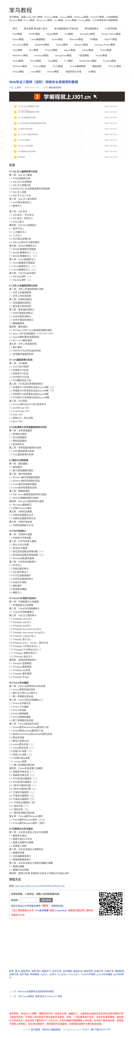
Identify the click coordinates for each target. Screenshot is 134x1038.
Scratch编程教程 (78, 66)
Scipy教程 (17, 50)
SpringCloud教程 (63, 55)
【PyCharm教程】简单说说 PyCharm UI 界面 (39, 996)
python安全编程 (104, 974)
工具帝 (18, 87)
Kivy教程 (33, 50)
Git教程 (92, 71)
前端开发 (98, 970)
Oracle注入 (74, 974)
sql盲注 (52, 974)
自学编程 (67, 970)
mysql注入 (63, 974)
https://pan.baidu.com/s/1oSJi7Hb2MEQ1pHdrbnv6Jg (40, 885)
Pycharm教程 (109, 60)
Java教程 (69, 33)
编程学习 (46, 970)
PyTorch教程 (51, 50)
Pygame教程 (62, 44)
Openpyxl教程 (81, 44)
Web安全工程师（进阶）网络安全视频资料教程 (43, 82)
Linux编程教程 (37, 39)
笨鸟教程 (20, 10)
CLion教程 (57, 66)
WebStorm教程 (20, 66)
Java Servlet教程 (20, 44)
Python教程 (18, 39)
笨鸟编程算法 (91, 28)
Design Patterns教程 (111, 33)
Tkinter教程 (105, 50)
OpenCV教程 (110, 39)
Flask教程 (17, 33)
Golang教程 (87, 50)
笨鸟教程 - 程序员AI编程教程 (46, 1029)
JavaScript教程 (41, 55)
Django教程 (52, 33)
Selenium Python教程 (105, 44)
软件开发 (56, 970)
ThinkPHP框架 (88, 974)
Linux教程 (36, 71)
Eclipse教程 (18, 71)
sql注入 (44, 974)
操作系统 (24, 974)
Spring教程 (18, 60)
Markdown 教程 (20, 55)
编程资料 (25, 970)
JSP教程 (94, 39)
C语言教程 (83, 55)
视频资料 (36, 970)
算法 (17, 970)
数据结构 (119, 970)
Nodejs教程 (35, 60)
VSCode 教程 (114, 66)
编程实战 (77, 970)
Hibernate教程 (76, 39)
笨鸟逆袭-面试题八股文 (36, 28)
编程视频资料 (55, 87)
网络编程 (34, 974)
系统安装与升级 (73, 71)
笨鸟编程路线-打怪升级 (66, 28)
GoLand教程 (40, 66)
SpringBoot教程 (87, 33)
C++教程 (68, 60)
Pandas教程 (57, 39)
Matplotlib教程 (42, 44)
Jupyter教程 (69, 50)
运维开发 (13, 974)
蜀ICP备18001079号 (100, 1029)
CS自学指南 (111, 28)
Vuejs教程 (52, 60)
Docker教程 (53, 71)
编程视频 (96, 66)
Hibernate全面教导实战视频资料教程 (35, 991)
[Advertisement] (67, 944)
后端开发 (109, 970)
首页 (15, 28)
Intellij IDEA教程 (87, 60)
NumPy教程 (101, 55)
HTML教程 (34, 33)
